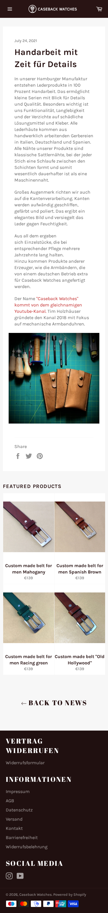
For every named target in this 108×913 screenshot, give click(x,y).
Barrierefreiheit (22, 837)
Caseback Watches (35, 894)
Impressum (18, 791)
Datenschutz (19, 810)
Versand (14, 819)
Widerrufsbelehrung (27, 846)
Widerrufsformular (25, 762)
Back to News (57, 702)
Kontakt (14, 828)
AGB (10, 800)
